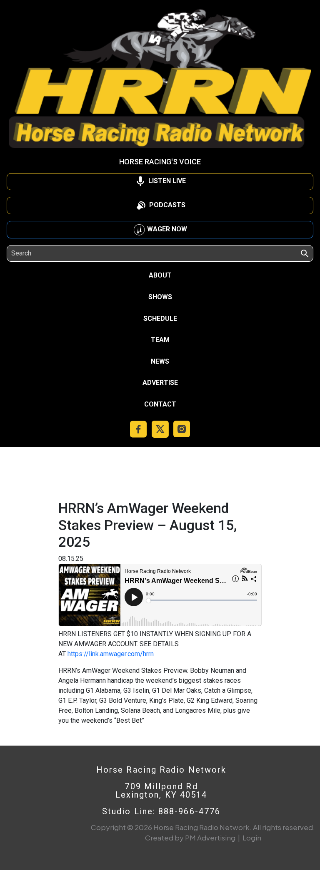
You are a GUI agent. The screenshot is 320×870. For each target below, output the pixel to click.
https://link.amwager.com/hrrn (111, 654)
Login (251, 837)
